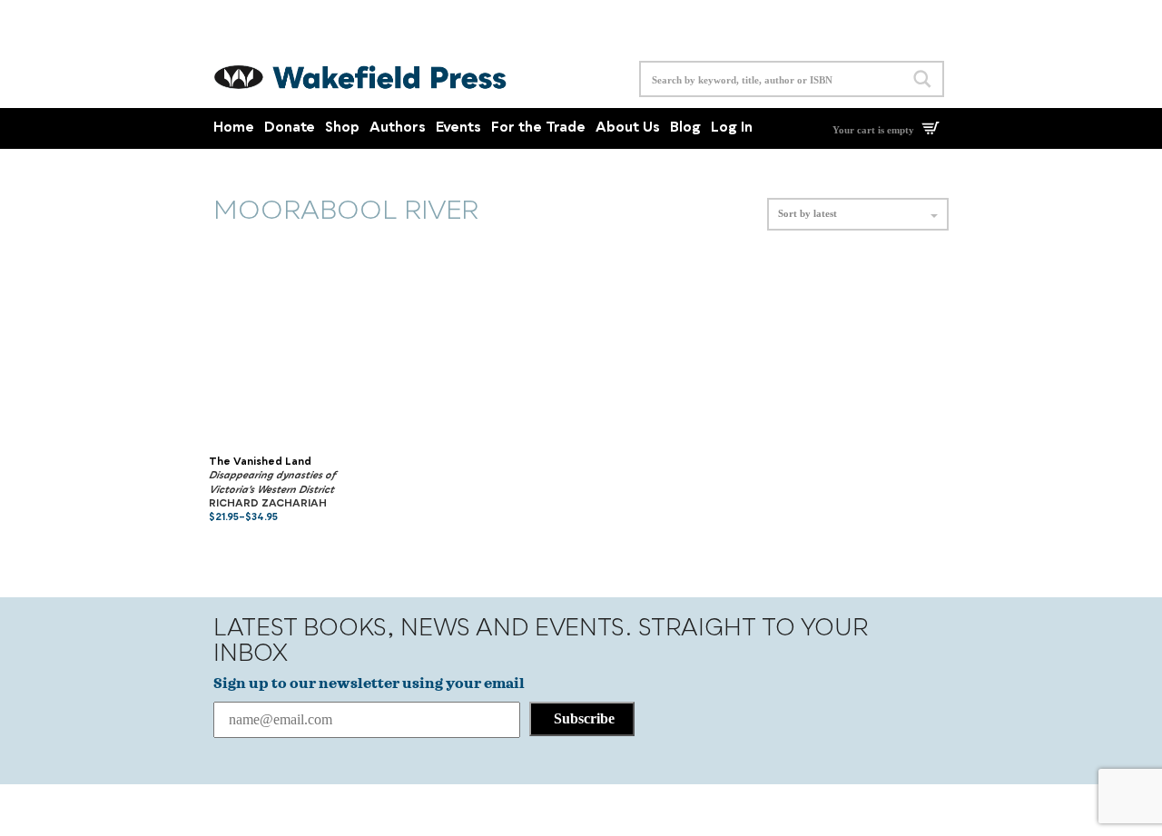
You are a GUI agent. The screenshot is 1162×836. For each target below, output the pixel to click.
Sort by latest (807, 213)
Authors (397, 128)
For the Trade (538, 128)
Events (458, 128)
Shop (342, 128)
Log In (732, 128)
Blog (685, 128)
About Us (628, 128)
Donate (289, 128)
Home (233, 128)
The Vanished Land (260, 462)
